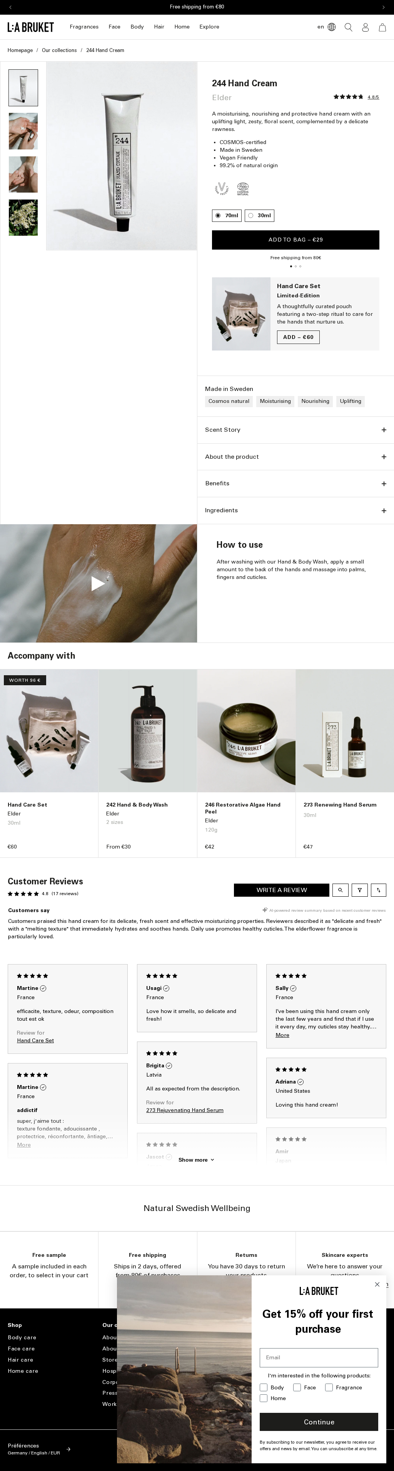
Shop (15, 1325)
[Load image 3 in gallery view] (23, 130)
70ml (231, 215)
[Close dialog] (377, 1284)
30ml (264, 215)
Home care (23, 1371)
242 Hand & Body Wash (137, 805)
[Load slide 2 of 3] (296, 266)
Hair (159, 26)
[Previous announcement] (10, 7)
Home (182, 26)
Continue (319, 1422)
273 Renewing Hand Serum (340, 805)
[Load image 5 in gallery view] (23, 217)
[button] (84, 27)
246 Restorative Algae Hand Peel (242, 808)
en (320, 26)
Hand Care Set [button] (35, 1040)
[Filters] (360, 890)
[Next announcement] (383, 7)
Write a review (282, 890)
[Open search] (340, 890)
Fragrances (84, 26)
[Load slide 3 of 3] (300, 266)
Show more (193, 1160)
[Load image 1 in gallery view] (23, 87)
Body (137, 26)
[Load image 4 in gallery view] (23, 174)
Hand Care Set (299, 286)
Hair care (20, 1360)
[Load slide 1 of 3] (291, 266)
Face (114, 26)
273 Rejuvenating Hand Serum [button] (185, 1110)
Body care (22, 1338)
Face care (21, 1348)
